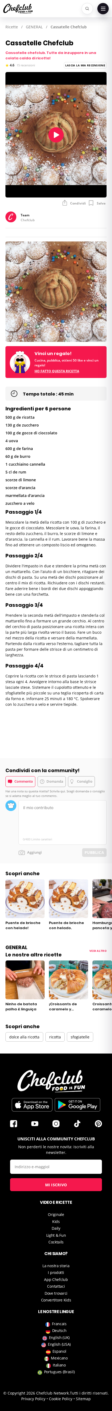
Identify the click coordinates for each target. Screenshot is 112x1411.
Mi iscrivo (56, 1184)
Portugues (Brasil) (59, 1371)
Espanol (59, 1351)
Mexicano (59, 1358)
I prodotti (56, 1272)
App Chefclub (56, 1279)
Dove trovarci (56, 1293)
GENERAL (34, 26)
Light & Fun (56, 1235)
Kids (56, 1221)
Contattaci (56, 1286)
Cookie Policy (60, 1398)
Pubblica (94, 852)
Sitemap (83, 1398)
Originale (56, 1214)
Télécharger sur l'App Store (32, 1105)
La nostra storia (55, 1265)
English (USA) (59, 1344)
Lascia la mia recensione (85, 65)
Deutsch (59, 1330)
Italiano (59, 1365)
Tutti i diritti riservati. (89, 1393)
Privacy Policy (33, 1398)
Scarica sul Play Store (77, 1105)
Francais (59, 1323)
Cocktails (56, 1242)
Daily (56, 1228)
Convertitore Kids (56, 1300)
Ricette (11, 26)
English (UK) (59, 1337)
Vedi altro (98, 951)
